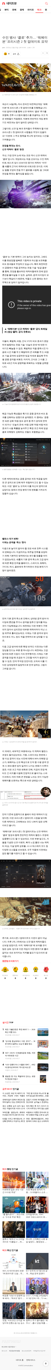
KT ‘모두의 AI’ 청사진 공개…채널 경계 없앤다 (36, 1272)
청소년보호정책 (26, 1351)
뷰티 (6, 10)
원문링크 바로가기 (10, 961)
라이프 (30, 10)
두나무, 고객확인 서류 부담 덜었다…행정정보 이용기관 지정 (37, 1240)
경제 (22, 10)
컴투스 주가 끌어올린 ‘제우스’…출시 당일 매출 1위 (37, 1322)
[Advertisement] (25, 21)
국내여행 (8, 1035)
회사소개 (4, 1351)
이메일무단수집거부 (39, 1351)
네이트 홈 (20, 1360)
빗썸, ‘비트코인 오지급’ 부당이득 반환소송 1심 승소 (13, 1321)
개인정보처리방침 (14, 1351)
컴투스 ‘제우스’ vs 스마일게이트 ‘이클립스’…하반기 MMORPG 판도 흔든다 (13, 1240)
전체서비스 (30, 1360)
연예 (14, 10)
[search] (46, 3)
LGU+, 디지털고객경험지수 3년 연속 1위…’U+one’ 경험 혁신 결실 (37, 1297)
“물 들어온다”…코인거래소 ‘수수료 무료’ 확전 (13, 1215)
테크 (39, 10)
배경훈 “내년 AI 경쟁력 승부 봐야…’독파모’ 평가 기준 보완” (13, 1297)
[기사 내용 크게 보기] (47, 54)
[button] (46, 1364)
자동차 (7, 1070)
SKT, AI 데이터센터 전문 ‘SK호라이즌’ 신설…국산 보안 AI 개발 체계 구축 (13, 1272)
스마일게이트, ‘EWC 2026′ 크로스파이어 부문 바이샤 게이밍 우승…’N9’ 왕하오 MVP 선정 (37, 1216)
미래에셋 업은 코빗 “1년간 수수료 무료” (12, 1191)
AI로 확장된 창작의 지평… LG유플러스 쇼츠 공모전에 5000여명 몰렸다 (37, 1191)
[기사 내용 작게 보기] (43, 54)
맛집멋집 (8, 1082)
